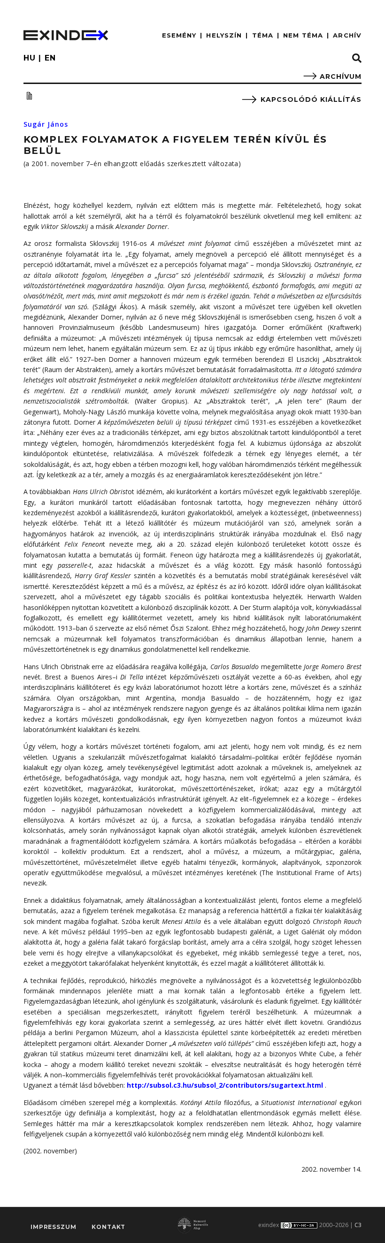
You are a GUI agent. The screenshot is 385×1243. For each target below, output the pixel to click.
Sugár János (45, 124)
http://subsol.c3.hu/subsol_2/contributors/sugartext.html (225, 1085)
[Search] (357, 58)
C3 (358, 1225)
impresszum (53, 1226)
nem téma (303, 35)
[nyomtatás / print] (29, 96)
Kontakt (108, 1226)
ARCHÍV (347, 35)
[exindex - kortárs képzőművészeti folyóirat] (65, 35)
